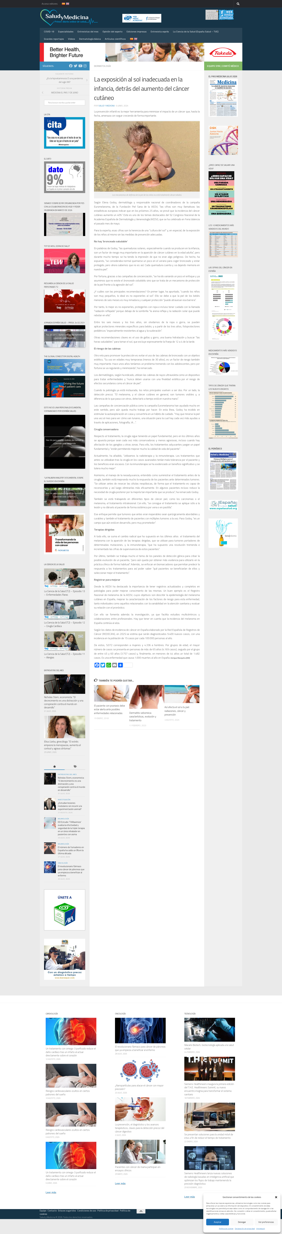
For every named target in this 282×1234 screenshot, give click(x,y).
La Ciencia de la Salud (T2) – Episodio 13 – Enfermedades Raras (64, 593)
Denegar (242, 1222)
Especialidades (65, 31)
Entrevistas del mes (88, 31)
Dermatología (102, 66)
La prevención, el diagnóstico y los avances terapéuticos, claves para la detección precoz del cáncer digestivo (139, 1128)
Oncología (63, 863)
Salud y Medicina (106, 105)
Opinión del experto (112, 31)
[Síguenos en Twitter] (75, 66)
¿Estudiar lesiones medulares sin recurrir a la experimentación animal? (70, 806)
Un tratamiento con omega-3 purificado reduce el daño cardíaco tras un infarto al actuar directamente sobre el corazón (71, 1052)
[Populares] (54, 767)
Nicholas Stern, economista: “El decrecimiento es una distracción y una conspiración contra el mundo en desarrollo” (63, 702)
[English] (66, 4)
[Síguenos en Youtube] (80, 66)
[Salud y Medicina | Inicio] (103, 17)
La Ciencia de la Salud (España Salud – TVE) (195, 31)
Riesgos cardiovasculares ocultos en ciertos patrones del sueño (68, 1092)
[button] (276, 1197)
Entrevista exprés (160, 31)
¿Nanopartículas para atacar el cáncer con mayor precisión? (139, 1087)
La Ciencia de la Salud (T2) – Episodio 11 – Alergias (64, 655)
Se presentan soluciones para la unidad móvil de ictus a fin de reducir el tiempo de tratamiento (208, 1136)
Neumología (63, 818)
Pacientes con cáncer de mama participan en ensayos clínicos (137, 1168)
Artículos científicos (115, 39)
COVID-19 (49, 31)
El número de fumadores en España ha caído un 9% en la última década (71, 850)
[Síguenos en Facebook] (71, 66)
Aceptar (217, 1222)
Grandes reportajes (54, 39)
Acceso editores (50, 3)
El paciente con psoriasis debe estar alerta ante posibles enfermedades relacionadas (109, 709)
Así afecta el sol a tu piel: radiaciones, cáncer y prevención (176, 711)
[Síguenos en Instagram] (85, 66)
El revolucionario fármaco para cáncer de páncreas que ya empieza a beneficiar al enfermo (71, 871)
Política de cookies (226, 1228)
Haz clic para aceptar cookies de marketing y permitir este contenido (64, 336)
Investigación (64, 799)
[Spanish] (62, 4)
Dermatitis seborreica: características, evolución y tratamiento (142, 716)
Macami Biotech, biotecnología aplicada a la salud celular (209, 1046)
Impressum (260, 1228)
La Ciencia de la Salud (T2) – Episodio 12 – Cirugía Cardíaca (64, 624)
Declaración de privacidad (245, 1228)
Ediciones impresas (137, 31)
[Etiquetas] (75, 767)
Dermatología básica (90, 39)
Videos (71, 39)
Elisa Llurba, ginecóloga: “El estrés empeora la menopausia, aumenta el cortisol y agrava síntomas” (62, 745)
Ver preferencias (266, 1222)
